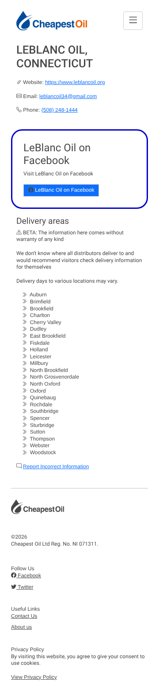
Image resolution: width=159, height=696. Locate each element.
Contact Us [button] (24, 616)
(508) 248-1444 (60, 110)
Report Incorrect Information (56, 466)
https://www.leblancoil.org (75, 82)
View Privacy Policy (34, 677)
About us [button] (21, 627)
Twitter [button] (24, 587)
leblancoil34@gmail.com (68, 96)
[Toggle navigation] (133, 20)
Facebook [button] (28, 575)
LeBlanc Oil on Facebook (64, 190)
